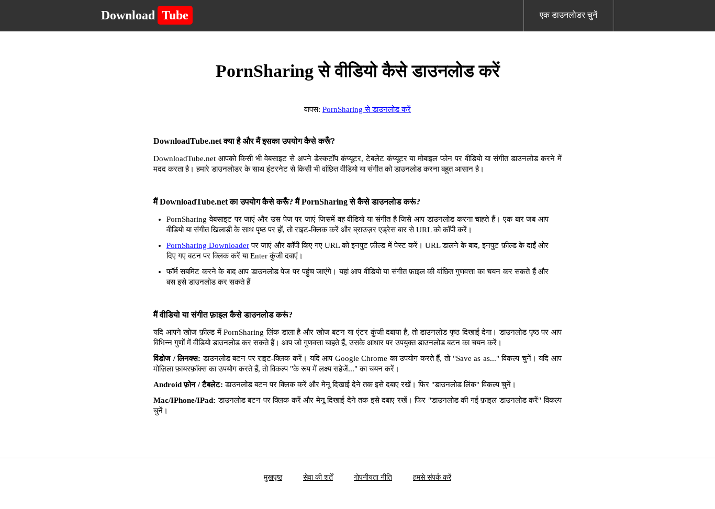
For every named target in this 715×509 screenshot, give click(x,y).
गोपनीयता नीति (373, 477)
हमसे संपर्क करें (432, 477)
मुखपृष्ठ (273, 477)
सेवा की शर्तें (318, 477)
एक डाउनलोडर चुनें (568, 14)
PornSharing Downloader (207, 245)
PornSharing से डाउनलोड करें (366, 109)
